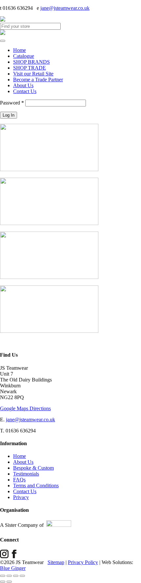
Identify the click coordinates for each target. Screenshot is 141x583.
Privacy (21, 497)
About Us (23, 85)
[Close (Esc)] (22, 576)
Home (19, 50)
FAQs (19, 479)
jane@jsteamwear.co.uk (65, 8)
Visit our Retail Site (33, 73)
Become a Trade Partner (38, 79)
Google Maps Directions (25, 408)
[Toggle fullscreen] (9, 576)
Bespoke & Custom (33, 468)
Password (12, 102)
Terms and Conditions (36, 485)
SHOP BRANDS (31, 62)
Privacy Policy (83, 562)
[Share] (15, 576)
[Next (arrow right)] (9, 582)
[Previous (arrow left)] (2, 582)
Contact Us (24, 91)
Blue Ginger (13, 568)
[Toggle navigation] (2, 41)
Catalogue (23, 56)
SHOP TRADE (29, 68)
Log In (8, 115)
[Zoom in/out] (2, 576)
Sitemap (56, 562)
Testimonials (26, 474)
